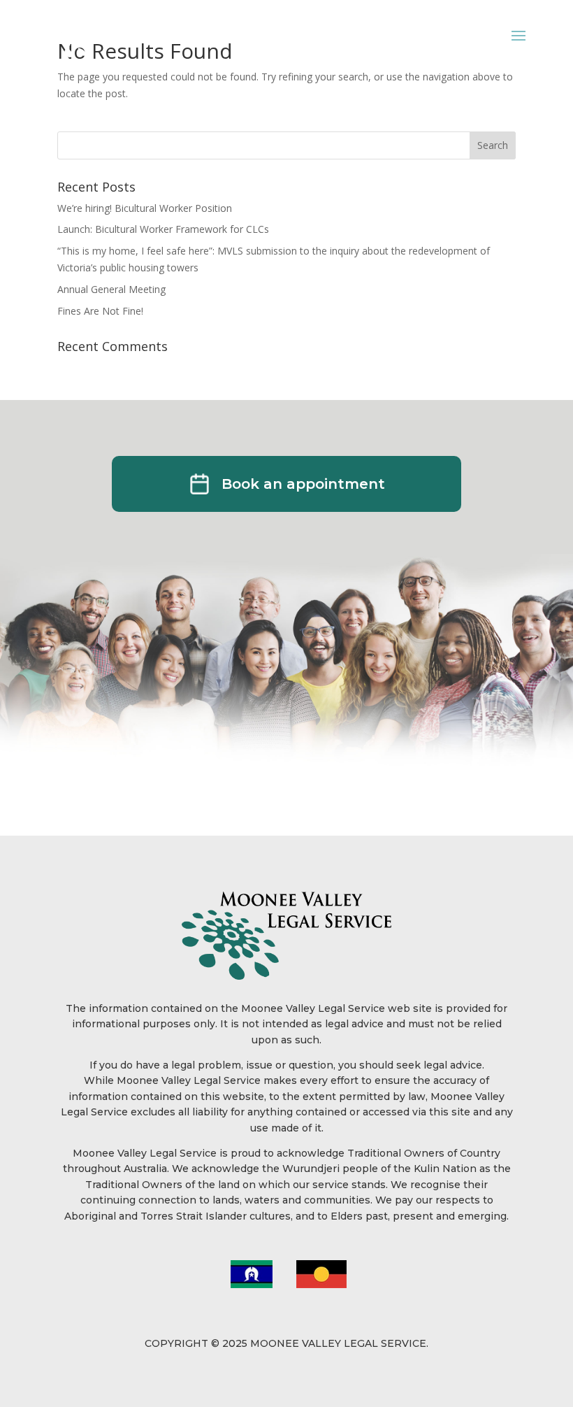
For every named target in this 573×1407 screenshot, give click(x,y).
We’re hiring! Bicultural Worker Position (144, 208)
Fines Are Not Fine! (100, 310)
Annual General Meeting (111, 289)
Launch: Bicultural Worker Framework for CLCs (163, 229)
